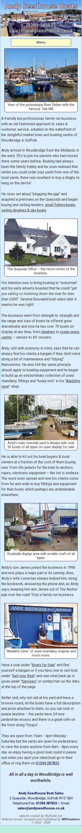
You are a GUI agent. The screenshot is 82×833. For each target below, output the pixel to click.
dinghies (48, 332)
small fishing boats (60, 205)
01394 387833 (47, 763)
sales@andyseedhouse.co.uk (41, 808)
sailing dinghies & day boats (23, 210)
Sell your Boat (23, 676)
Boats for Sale (43, 665)
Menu (41, 42)
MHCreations (71, 819)
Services (29, 681)
